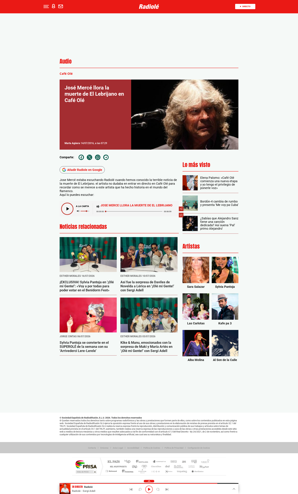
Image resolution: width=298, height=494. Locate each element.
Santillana (143, 462)
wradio (144, 466)
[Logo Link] (149, 6)
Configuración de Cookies (199, 448)
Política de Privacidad (174, 448)
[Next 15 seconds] (158, 489)
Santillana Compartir (159, 462)
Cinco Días (156, 466)
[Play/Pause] (149, 489)
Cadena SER (172, 462)
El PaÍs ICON (155, 471)
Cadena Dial (167, 466)
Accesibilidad (133, 448)
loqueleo (182, 471)
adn (193, 462)
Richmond (111, 471)
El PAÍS (113, 462)
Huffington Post (117, 466)
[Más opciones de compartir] (181, 209)
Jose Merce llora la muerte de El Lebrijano (136, 205)
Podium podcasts (142, 471)
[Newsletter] (61, 6)
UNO (135, 466)
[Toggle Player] (233, 489)
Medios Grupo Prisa (86, 472)
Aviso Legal (118, 448)
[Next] (167, 489)
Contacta (92, 448)
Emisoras (104, 448)
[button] (46, 6)
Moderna (127, 471)
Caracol (204, 462)
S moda (168, 471)
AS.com (182, 462)
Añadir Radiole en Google (84, 170)
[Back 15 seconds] (140, 489)
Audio (66, 61)
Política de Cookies (151, 448)
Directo (246, 6)
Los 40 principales (128, 462)
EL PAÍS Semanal (178, 466)
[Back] (131, 489)
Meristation (197, 471)
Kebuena (201, 466)
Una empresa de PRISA (86, 464)
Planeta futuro (190, 466)
